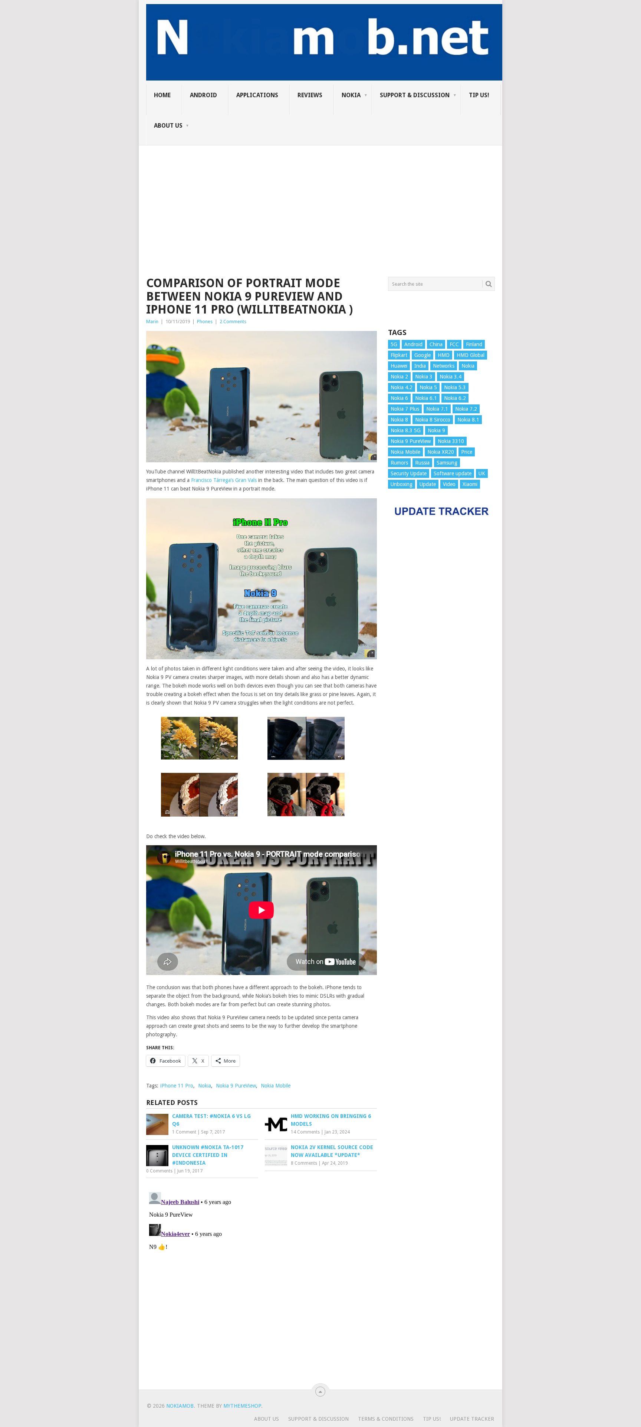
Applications (257, 95)
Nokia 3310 (451, 441)
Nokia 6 (399, 398)
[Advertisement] (320, 197)
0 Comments (159, 1171)
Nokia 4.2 (401, 387)
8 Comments (304, 1163)
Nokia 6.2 (455, 398)
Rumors (399, 463)
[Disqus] (261, 1282)
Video (449, 484)
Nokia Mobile (275, 1086)
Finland (474, 344)
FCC (454, 344)
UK (482, 473)
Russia (422, 463)
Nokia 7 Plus (405, 409)
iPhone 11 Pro (176, 1086)
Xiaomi (470, 484)
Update (428, 484)
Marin (152, 321)
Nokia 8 (399, 420)
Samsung (447, 463)
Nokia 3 (424, 377)
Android (203, 95)
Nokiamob (180, 1406)
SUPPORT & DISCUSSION (415, 95)
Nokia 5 (428, 387)
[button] (199, 739)
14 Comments (305, 1132)
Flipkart (399, 355)
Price (466, 452)
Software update (452, 473)
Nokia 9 (436, 430)
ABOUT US (168, 125)
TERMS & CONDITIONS (386, 1419)
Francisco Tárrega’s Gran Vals (224, 480)
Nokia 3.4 (450, 377)
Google (422, 355)
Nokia (351, 95)
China (436, 344)
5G (394, 344)
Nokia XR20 (440, 452)
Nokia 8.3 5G (406, 430)
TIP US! (479, 95)
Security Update (409, 473)
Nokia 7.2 (466, 409)
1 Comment (184, 1132)
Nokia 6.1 (426, 398)
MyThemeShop (242, 1406)
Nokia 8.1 (468, 420)
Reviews (310, 95)
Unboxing (401, 484)
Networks (443, 366)
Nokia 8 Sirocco (432, 420)
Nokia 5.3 (455, 387)
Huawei (399, 366)
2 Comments (233, 321)
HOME (162, 95)
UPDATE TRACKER (472, 1419)
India (420, 366)
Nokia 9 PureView (236, 1086)
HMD (444, 355)
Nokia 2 (399, 377)
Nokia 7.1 (437, 409)
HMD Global (470, 355)
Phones (205, 321)
